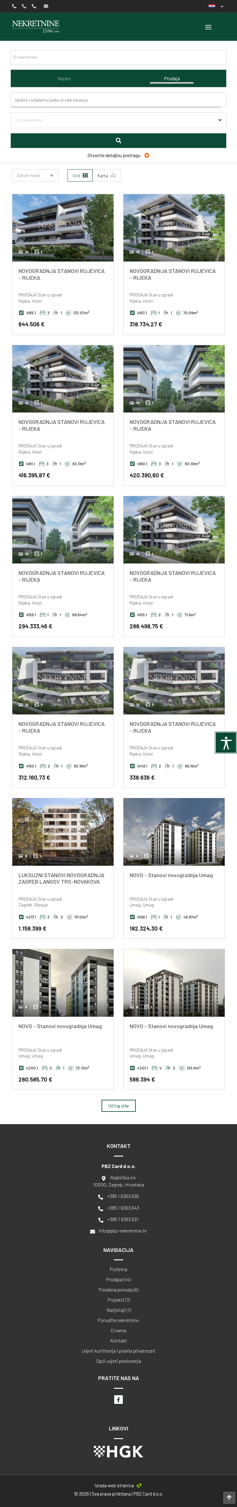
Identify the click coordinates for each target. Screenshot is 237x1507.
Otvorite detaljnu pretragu (114, 155)
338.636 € (142, 777)
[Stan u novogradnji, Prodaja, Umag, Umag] (174, 831)
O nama (118, 1330)
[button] (216, 6)
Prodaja (172, 78)
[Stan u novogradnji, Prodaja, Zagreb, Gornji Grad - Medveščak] (63, 831)
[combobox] (120, 100)
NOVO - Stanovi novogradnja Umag (171, 875)
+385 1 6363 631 (123, 1219)
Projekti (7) (119, 1300)
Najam (64, 78)
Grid (77, 175)
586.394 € (142, 1079)
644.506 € (31, 324)
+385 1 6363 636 (123, 1196)
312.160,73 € (34, 777)
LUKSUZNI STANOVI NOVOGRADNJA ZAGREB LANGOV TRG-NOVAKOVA (61, 878)
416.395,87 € (34, 475)
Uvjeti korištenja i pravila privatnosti (119, 1351)
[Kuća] (118, 129)
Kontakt (118, 1340)
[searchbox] (121, 100)
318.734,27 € (146, 324)
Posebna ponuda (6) (119, 1289)
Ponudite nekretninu (118, 1320)
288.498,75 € (146, 626)
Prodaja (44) (118, 1279)
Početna (118, 1269)
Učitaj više (118, 1105)
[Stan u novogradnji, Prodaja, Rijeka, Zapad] (63, 228)
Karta (103, 175)
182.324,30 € (146, 928)
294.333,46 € (35, 626)
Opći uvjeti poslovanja (118, 1361)
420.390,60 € (147, 475)
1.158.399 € (32, 928)
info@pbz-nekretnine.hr (123, 1230)
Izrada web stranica (114, 1485)
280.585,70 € (35, 1079)
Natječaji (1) (118, 1310)
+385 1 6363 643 (123, 1208)
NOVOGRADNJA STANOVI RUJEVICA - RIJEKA (62, 274)
